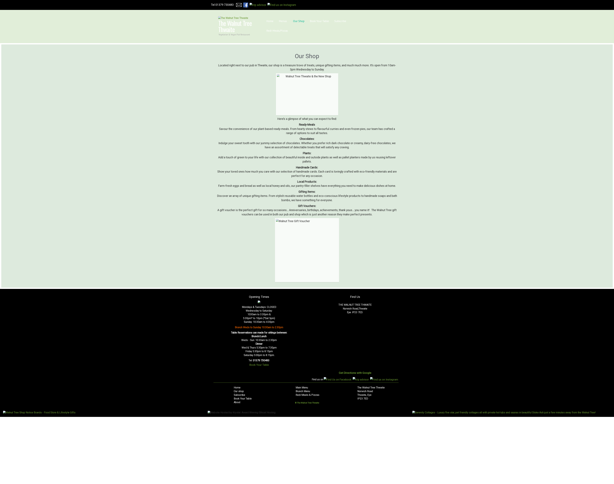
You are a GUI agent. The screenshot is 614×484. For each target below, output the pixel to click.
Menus (281, 20)
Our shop (239, 391)
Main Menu (302, 387)
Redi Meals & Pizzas (307, 394)
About (237, 402)
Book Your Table (313, 20)
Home (269, 20)
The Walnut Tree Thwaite (235, 26)
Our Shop (295, 20)
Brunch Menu (303, 391)
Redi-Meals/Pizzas (352, 20)
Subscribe (332, 20)
